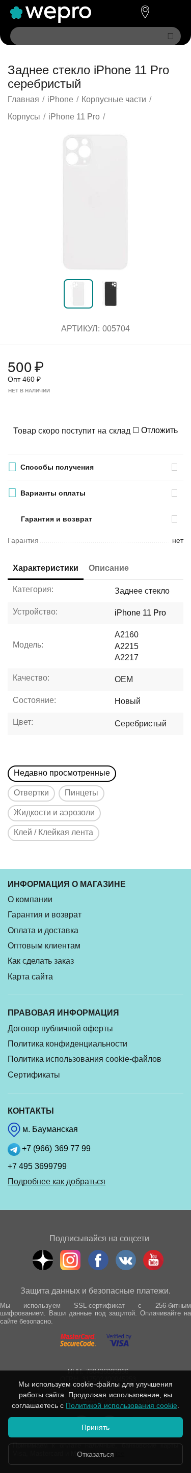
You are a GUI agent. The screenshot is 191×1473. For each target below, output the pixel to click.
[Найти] (170, 36)
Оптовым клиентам (44, 945)
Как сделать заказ (41, 961)
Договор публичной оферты (60, 1028)
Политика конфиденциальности (67, 1043)
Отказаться (95, 1454)
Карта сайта (30, 976)
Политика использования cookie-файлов (84, 1059)
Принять (95, 1427)
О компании (30, 899)
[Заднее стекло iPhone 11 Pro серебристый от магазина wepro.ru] (95, 202)
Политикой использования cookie (121, 1405)
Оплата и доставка (43, 930)
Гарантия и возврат (44, 914)
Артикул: (80, 328)
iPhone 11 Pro (140, 612)
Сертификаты (34, 1074)
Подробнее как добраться (56, 1181)
